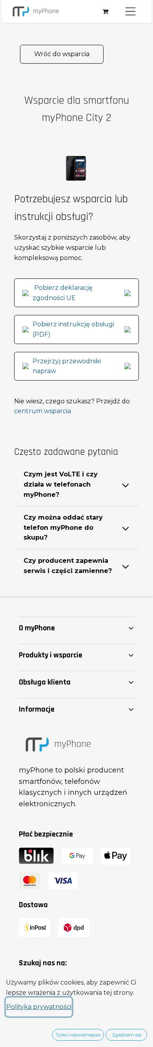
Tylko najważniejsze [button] (78, 1035)
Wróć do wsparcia (61, 54)
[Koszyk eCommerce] (105, 11)
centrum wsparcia (42, 411)
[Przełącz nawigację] (130, 11)
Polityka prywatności (38, 1006)
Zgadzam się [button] (126, 1035)
